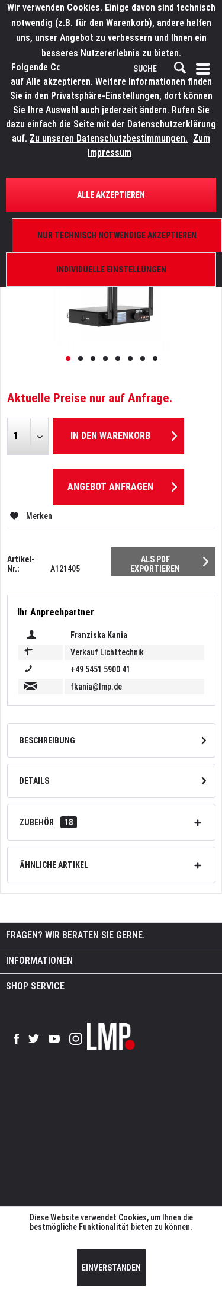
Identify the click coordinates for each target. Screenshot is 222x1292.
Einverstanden (111, 1267)
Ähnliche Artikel (54, 865)
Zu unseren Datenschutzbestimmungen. (109, 138)
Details (34, 781)
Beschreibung (47, 740)
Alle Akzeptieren (111, 195)
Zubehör (46, 822)
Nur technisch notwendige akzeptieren (117, 235)
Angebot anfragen (110, 486)
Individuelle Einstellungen (111, 269)
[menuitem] (205, 69)
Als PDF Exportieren (155, 563)
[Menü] (205, 69)
